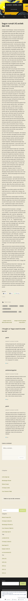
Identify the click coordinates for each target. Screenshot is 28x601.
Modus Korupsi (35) (6, 517)
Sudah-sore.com (14, 5)
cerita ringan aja (5, 477)
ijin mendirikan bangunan (10, 311)
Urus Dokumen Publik (7, 491)
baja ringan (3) (5, 545)
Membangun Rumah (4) (7, 524)
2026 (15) (4, 558)
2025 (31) (4, 562)
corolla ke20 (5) (5, 538)
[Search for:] (14, 510)
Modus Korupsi (8, 302)
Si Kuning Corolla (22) (7, 521)
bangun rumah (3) (6, 548)
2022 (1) (4, 565)
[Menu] (4, 17)
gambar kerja (7, 308)
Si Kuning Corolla (6, 487)
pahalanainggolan (10, 370)
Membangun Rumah (6, 480)
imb (20, 311)
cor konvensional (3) (6, 552)
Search (3, 581)
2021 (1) (4, 569)
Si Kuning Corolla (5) (6, 541)
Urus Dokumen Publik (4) (7, 528)
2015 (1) (4, 573)
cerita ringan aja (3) (6, 531)
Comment (21, 457)
